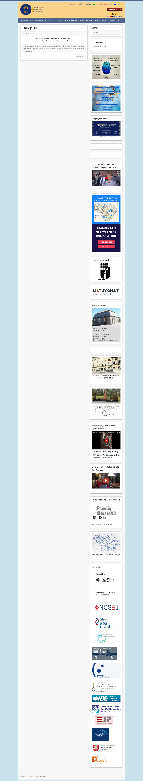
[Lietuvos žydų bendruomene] (40, 14)
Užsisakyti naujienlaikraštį (100, 46)
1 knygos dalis (97, 524)
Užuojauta (80, 56)
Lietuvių (99, 4)
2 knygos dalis (107, 524)
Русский (120, 4)
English (109, 4)
